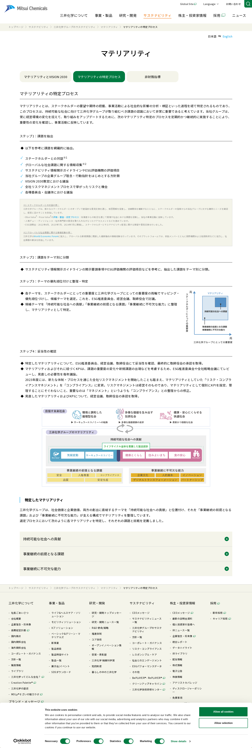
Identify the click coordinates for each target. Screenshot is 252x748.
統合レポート (179, 642)
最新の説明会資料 (182, 618)
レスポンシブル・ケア (144, 654)
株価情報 (177, 676)
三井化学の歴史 (19, 688)
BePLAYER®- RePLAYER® (147, 678)
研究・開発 (128, 15)
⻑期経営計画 (18, 630)
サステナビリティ (157, 15)
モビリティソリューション (66, 622)
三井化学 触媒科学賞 (103, 660)
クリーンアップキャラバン (147, 683)
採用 (216, 15)
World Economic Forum (46, 236)
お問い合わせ (233, 4)
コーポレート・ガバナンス (26, 653)
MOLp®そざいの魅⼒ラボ (25, 694)
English (227, 36)
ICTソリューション (62, 628)
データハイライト (182, 647)
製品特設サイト (60, 654)
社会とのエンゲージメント (147, 660)
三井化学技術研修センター (147, 689)
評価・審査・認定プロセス (66, 217)
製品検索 (56, 648)
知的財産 (97, 666)
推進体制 (97, 633)
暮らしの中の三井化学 (104, 672)
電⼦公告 (177, 671)
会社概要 (16, 618)
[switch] (98, 741)
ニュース (239, 15)
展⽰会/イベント (60, 666)
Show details (178, 741)
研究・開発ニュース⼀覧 (105, 622)
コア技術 (97, 639)
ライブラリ (17, 671)
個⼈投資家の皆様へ (183, 624)
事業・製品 (103, 15)
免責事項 (177, 697)
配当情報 (177, 659)
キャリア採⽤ (220, 618)
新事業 (55, 643)
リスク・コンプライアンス (147, 648)
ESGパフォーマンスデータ (147, 666)
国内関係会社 (18, 642)
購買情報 (16, 665)
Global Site (187, 4)
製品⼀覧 (56, 660)
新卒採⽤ (218, 612)
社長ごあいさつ (19, 612)
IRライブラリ (179, 653)
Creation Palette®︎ (22, 682)
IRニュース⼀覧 (181, 630)
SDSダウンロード (61, 672)
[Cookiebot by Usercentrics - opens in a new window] (22, 741)
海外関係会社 (18, 647)
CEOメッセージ (141, 612)
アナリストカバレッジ (184, 682)
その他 (136, 672)
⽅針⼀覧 (16, 659)
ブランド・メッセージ (24, 701)
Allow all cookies (223, 711)
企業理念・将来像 (21, 624)
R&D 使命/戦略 (100, 628)
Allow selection (223, 722)
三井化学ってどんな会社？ (26, 676)
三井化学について (74, 15)
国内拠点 (16, 636)
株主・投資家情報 (192, 15)
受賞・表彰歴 (99, 654)
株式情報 (177, 665)
